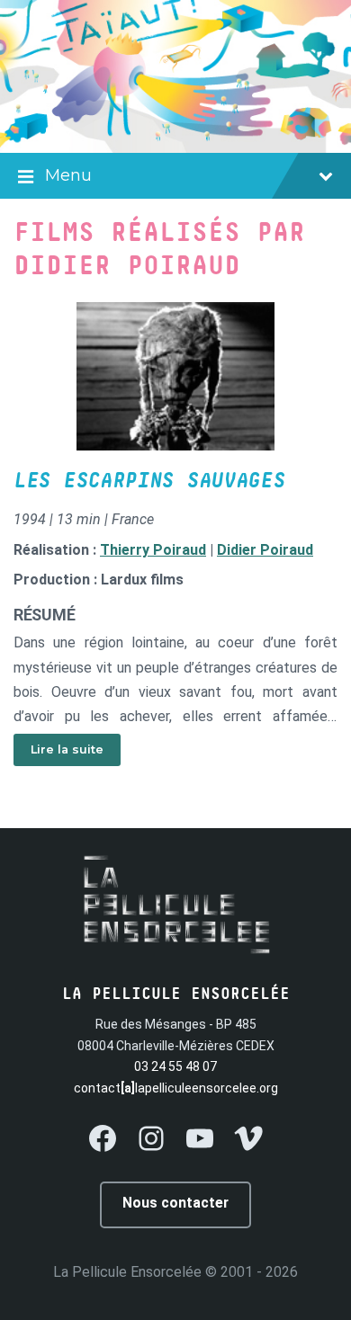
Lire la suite (67, 749)
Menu (68, 175)
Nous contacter (175, 1202)
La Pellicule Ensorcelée (127, 1271)
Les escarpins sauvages (149, 481)
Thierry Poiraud (153, 549)
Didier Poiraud (265, 549)
